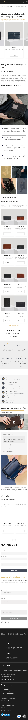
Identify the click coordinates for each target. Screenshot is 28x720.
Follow (2, 679)
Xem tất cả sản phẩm (14, 325)
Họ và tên (3, 550)
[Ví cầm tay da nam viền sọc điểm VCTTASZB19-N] (7, 245)
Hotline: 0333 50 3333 (7, 694)
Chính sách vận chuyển (6, 700)
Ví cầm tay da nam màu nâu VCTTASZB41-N (20, 228)
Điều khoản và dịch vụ (5, 687)
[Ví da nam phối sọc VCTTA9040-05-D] (7, 515)
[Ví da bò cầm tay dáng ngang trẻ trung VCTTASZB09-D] (7, 274)
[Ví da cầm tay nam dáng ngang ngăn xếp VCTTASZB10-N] (20, 274)
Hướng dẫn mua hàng (5, 689)
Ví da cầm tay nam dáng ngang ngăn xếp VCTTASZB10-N (21, 287)
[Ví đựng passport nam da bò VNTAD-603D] (7, 303)
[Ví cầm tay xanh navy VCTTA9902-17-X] (7, 217)
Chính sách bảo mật (5, 707)
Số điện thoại (4, 556)
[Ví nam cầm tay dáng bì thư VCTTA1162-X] (14, 34)
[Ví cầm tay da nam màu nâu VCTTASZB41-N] (20, 217)
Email (2, 609)
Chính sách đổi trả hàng (6, 703)
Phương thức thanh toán (6, 691)
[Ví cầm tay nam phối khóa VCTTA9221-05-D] (20, 515)
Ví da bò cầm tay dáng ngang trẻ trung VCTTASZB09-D (7, 287)
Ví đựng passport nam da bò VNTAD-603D (7, 315)
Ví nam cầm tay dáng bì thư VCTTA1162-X (14, 49)
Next (15, 540)
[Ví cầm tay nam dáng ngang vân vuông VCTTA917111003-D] (20, 246)
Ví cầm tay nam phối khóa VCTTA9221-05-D (20, 526)
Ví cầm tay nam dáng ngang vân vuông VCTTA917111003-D (21, 258)
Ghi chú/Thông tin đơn (5, 562)
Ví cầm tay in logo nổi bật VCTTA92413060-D (20, 315)
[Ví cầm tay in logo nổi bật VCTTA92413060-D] (20, 303)
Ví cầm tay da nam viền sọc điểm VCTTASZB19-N (7, 257)
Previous (12, 540)
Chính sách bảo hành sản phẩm (7, 705)
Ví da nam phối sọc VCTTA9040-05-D (7, 526)
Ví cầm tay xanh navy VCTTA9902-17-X (7, 228)
